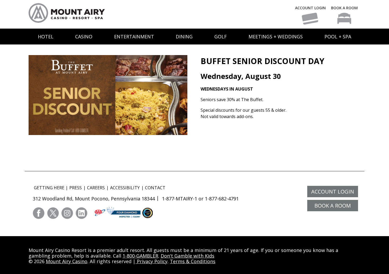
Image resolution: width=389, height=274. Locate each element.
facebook (38, 213)
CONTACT (155, 188)
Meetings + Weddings (275, 36)
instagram (67, 213)
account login (332, 191)
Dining (184, 36)
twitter (53, 213)
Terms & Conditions (192, 261)
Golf (220, 36)
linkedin (81, 213)
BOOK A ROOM (344, 7)
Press (75, 188)
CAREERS (96, 188)
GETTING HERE (49, 188)
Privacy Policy (151, 261)
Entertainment (134, 36)
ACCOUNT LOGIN (310, 7)
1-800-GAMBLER (140, 256)
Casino (83, 36)
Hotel (45, 36)
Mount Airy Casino (66, 261)
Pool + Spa (337, 36)
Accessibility (125, 188)
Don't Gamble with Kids (187, 256)
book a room (332, 205)
